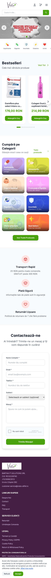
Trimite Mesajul (25, 442)
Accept (18, 574)
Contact (5, 501)
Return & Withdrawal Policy (13, 547)
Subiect (9, 392)
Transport (6, 509)
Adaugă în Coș (14, 118)
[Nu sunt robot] (9, 431)
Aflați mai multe (27, 568)
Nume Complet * (12, 358)
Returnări (5, 521)
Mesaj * (9, 404)
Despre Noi (6, 498)
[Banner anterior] (3, 27)
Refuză (7, 574)
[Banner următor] (47, 27)
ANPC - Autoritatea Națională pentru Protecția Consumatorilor (23, 556)
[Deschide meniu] (46, 4)
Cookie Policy (7, 544)
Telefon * (9, 381)
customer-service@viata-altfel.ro (15, 486)
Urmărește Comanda (10, 524)
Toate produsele (38, 151)
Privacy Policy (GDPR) (11, 540)
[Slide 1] (24, 36)
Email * (9, 370)
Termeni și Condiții (9, 536)
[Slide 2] (26, 37)
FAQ (3, 505)
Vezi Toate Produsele (25, 238)
